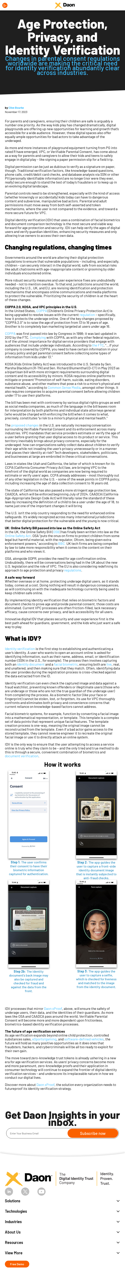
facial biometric (66, 664)
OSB (56, 532)
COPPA (41, 311)
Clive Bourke (16, 107)
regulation (87, 314)
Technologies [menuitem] (16, 1211)
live (109, 664)
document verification (21, 756)
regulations (72, 570)
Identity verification (20, 648)
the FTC (98, 345)
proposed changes (25, 425)
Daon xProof (53, 1008)
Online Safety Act (18, 535)
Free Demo (17, 1264)
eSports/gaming (44, 1039)
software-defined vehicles (84, 1039)
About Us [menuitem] (13, 1232)
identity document (31, 664)
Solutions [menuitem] (12, 1200)
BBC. (62, 543)
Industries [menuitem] (13, 1221)
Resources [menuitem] (14, 1242)
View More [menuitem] (13, 1252)
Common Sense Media (64, 387)
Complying (38, 337)
